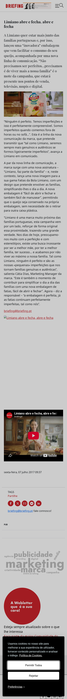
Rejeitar (33, 676)
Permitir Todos (33, 665)
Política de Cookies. (30, 655)
